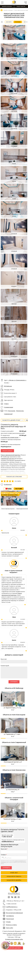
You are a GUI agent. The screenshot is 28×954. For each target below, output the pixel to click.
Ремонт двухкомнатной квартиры (10, 455)
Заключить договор (14, 948)
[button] (25, 32)
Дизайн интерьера (7, 6)
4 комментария (8, 407)
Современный (8, 414)
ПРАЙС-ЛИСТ (14, 873)
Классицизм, (11, 411)
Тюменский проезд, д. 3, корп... (12, 819)
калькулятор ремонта (14, 876)
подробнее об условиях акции (9, 437)
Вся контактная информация (14, 913)
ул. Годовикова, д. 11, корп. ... (13, 734)
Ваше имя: (4, 659)
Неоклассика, (20, 411)
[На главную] (1, 10)
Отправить (14, 681)
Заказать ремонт (7, 451)
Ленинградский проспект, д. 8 (13, 762)
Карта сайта (9, 928)
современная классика (7, 458)
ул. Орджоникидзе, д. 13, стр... (13, 708)
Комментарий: (5, 665)
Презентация (10, 919)
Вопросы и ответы (11, 925)
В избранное (8, 484)
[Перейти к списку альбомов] (2, 22)
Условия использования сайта (14, 939)
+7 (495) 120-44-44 (7, 836)
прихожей (4, 469)
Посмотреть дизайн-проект (11, 420)
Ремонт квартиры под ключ (7, 508)
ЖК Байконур (8, 386)
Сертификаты (10, 916)
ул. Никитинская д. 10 (12, 789)
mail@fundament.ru (8, 841)
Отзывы (8, 922)
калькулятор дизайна (14, 880)
